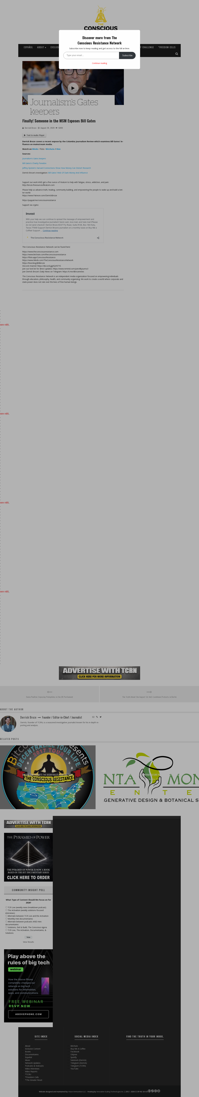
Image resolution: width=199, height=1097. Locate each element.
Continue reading (99, 63)
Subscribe (127, 55)
